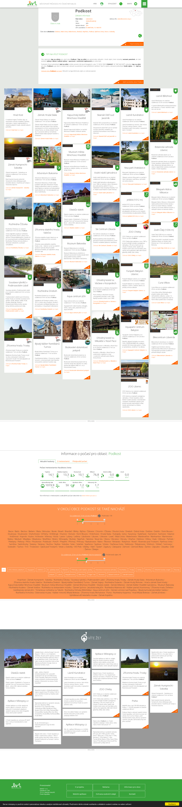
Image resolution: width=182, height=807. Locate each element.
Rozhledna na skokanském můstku (56, 587)
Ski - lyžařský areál (98, 109)
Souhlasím (172, 804)
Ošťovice (161, 539)
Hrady (9, 109)
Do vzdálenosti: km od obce (83, 516)
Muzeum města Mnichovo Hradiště (56, 585)
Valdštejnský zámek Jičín (23, 590)
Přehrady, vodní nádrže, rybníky (15, 276)
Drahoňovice (34, 534)
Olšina (148, 539)
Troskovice (34, 546)
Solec (72, 544)
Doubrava (12, 534)
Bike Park (155, 183)
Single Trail (91, 574)
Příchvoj (72, 541)
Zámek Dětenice (118, 585)
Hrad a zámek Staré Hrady (155, 582)
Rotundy (176, 570)
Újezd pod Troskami (48, 546)
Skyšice (57, 544)
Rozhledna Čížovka (62, 579)
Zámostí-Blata (137, 546)
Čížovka (107, 531)
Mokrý (55, 539)
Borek (54, 531)
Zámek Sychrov (79, 587)
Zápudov (156, 546)
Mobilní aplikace (79, 794)
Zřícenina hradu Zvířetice (162, 587)
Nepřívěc (85, 31)
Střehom (150, 544)
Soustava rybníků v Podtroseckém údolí (88, 579)
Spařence (89, 544)
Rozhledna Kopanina (122, 592)
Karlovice (162, 534)
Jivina (124, 534)
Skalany (33, 544)
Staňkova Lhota (116, 544)
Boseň (60, 531)
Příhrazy (80, 541)
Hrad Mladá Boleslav (141, 592)
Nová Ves (99, 539)
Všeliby (86, 546)
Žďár (172, 546)
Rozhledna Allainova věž (115, 587)
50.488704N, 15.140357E (93, 27)
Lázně (126, 109)
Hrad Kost (21, 579)
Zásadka (165, 546)
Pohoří (55, 541)
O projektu (79, 787)
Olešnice (140, 539)
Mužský (72, 539)
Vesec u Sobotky (110, 31)
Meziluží (79, 31)
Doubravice (22, 534)
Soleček (79, 544)
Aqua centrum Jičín (101, 590)
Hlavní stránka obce (136, 44)
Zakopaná (116, 546)
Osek (154, 539)
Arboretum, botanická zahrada (44, 167)
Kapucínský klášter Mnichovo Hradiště (24, 585)
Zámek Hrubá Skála (135, 579)
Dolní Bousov (167, 531)
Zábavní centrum (126, 161)
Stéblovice (129, 544)
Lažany (69, 536)
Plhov (28, 541)
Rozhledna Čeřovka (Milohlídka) (78, 590)
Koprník (23, 536)
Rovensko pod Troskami (148, 541)
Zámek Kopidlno (106, 595)
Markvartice (156, 536)
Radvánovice (90, 541)
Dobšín (157, 531)
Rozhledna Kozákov (17, 587)
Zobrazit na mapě (14, 130)
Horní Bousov (82, 534)
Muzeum (67, 145)
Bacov (10, 531)
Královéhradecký (91, 21)
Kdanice (170, 534)
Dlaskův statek (103, 585)
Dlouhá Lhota (118, 531)
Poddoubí (47, 541)
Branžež (68, 531)
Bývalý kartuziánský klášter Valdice (153, 590)
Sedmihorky (23, 544)
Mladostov (36, 539)
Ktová (55, 536)
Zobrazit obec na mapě (51, 71)
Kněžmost (14, 536)
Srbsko (106, 544)
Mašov (10, 539)
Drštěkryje (54, 534)
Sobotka (65, 544)
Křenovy (48, 536)
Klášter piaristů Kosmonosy (138, 587)
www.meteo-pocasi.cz (89, 496)
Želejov (95, 549)
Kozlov (31, 536)
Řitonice (107, 541)
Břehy (75, 531)
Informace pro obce (132, 787)
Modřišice (47, 539)
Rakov (100, 541)
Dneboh (129, 531)
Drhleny (44, 534)
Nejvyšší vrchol (126, 193)
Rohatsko (116, 541)
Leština (77, 536)
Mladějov (27, 539)
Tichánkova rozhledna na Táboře (49, 590)
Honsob (71, 534)
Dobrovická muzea (43, 592)
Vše (4, 570)
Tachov (20, 546)
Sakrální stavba (39, 337)
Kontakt (132, 794)
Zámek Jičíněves (158, 592)
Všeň (93, 546)
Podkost (83, 10)
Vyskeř (99, 546)
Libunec (95, 536)
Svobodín (12, 546)
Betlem (32, 531)
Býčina (83, 531)
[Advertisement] (91, 436)
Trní (26, 546)
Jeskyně (67, 341)
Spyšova (97, 544)
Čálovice (90, 531)
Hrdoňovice (94, 534)
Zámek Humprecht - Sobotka (39, 579)
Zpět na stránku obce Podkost (133, 82)
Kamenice (152, 534)
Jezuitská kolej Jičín (95, 587)
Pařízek (170, 539)
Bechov (24, 531)
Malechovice (72, 31)
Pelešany (12, 541)
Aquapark (68, 290)
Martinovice (167, 536)
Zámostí (126, 546)
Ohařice (131, 539)
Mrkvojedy (63, 539)
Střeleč (159, 544)
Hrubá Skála (106, 534)
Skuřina (49, 544)
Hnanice (63, 534)
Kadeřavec (142, 534)
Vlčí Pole (77, 546)
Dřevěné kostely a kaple (100, 274)
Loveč (111, 536)
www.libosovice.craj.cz (124, 19)
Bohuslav (46, 531)
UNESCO (40, 570)
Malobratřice (143, 536)
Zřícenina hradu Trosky (116, 579)
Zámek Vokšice (33, 587)
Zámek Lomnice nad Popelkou (124, 590)
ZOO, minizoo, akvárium (128, 225)
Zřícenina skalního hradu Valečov (28, 582)
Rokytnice (126, 541)
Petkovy (21, 541)
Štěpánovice (140, 544)
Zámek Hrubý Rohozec (133, 582)
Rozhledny (9, 218)
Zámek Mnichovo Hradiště (84, 585)
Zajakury (107, 546)
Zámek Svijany (97, 582)
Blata (38, 531)
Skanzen (67, 203)
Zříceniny (39, 223)
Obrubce (115, 539)
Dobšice (57, 31)
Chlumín (99, 531)
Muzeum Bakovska (166, 585)
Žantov (148, 546)
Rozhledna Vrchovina (25, 592)
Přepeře (63, 541)
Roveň (134, 541)
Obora (107, 539)
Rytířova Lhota (99, 31)
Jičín (87, 25)
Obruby (123, 539)
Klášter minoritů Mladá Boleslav (66, 592)
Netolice (89, 539)
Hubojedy (117, 534)
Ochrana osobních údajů (106, 794)
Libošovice (89, 19)
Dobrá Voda (139, 531)
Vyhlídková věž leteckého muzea (83, 595)
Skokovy (41, 544)
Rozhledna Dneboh (52, 582)
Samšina (12, 544)
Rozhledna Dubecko (113, 582)
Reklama (105, 787)
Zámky (9, 158)
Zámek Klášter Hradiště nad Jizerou (141, 585)
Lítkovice (103, 536)
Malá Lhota (64, 31)
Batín (17, 531)
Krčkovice (39, 536)
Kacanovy (132, 534)
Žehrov (88, 549)
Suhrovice (168, 544)
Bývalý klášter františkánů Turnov (76, 582)
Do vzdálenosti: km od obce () (81, 555)
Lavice (62, 536)
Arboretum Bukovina (155, 579)
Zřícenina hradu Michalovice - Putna (96, 592)
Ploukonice (36, 541)
